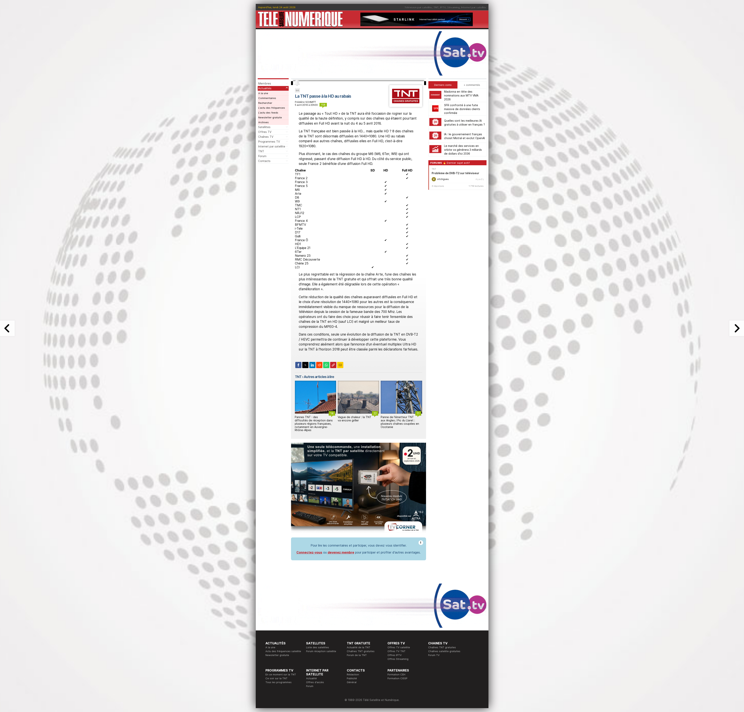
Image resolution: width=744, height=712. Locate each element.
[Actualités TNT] (405, 106)
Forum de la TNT (357, 655)
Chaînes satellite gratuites (444, 651)
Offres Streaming (398, 658)
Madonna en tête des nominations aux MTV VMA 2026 (461, 95)
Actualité (311, 678)
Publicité (352, 678)
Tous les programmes (278, 682)
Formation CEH (396, 674)
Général (351, 682)
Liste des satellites (317, 647)
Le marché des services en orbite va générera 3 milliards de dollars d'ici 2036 (463, 149)
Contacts (264, 161)
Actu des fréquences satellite (283, 651)
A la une (263, 93)
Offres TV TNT (397, 651)
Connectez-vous (309, 552)
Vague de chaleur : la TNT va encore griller (311, 418)
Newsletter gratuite (270, 117)
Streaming (453, 7)
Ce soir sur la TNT (276, 678)
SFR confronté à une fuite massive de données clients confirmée (462, 108)
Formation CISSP (397, 678)
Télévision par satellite (418, 7)
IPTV (443, 7)
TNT (436, 7)
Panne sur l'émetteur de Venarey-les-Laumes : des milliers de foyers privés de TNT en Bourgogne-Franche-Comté (400, 423)
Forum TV (434, 655)
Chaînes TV (265, 137)
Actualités (264, 88)
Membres (264, 83)
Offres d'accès (315, 682)
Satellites (264, 127)
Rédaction (353, 674)
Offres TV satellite (399, 647)
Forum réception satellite (321, 651)
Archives (263, 122)
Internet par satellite (473, 7)
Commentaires (267, 98)
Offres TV (264, 132)
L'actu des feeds (268, 112)
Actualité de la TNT (358, 647)
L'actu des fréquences (271, 107)
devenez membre (341, 552)
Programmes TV (269, 141)
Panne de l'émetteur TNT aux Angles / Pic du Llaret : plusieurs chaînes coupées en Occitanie (357, 421)
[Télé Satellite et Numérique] (300, 19)
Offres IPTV (395, 655)
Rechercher (265, 102)
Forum (262, 156)
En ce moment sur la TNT (280, 674)
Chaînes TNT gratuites (361, 651)
